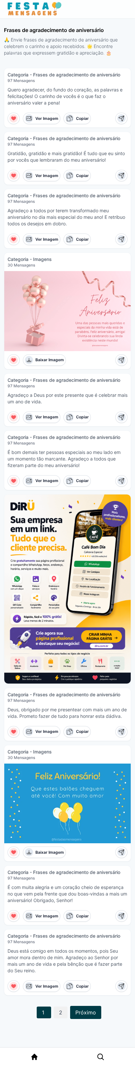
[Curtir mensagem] (14, 118)
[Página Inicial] (34, 1057)
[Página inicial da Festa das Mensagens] (36, 9)
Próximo (85, 1012)
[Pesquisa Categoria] (100, 1057)
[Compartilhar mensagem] (121, 118)
